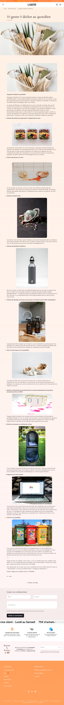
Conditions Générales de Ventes (42, 670)
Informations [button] (38, 667)
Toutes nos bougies (9, 670)
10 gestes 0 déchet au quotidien (25, 8)
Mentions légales (38, 673)
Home (5, 8)
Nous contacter (8, 686)
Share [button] (10, 576)
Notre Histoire (7, 679)
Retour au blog (33, 582)
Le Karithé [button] (7, 667)
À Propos (6, 682)
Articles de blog (12, 8)
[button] (3, 4)
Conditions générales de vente (28, 702)
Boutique (6, 676)
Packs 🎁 (6, 673)
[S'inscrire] (59, 647)
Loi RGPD (36, 676)
